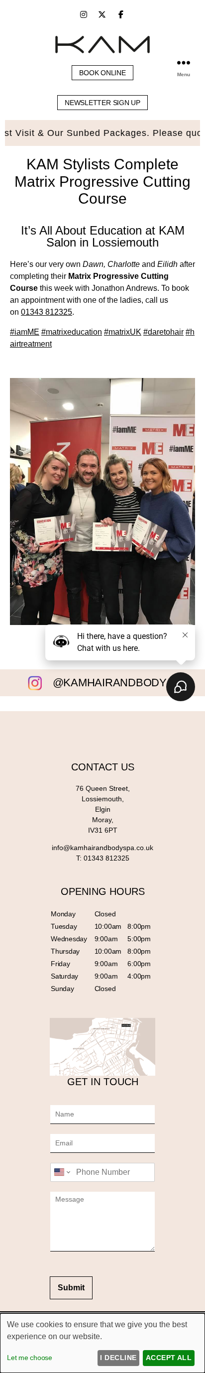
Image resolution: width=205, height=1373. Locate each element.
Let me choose (29, 1358)
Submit (71, 1287)
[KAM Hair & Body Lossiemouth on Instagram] (84, 14)
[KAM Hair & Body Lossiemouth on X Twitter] (102, 14)
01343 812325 (46, 312)
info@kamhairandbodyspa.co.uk (102, 848)
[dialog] (102, 1343)
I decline (118, 1358)
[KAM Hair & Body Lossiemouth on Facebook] (121, 14)
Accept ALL (169, 1358)
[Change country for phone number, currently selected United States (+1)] (61, 1172)
